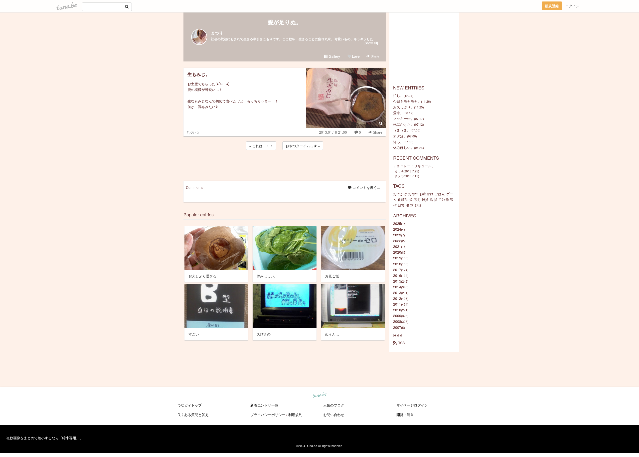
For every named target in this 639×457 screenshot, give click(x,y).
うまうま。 (402, 129)
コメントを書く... (365, 187)
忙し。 (398, 95)
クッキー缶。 (403, 118)
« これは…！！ (261, 145)
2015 (397, 281)
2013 (397, 292)
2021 (397, 246)
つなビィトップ (189, 405)
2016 (397, 275)
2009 (397, 315)
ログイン (572, 5)
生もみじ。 (198, 74)
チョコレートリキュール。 (414, 165)
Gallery (334, 56)
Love (355, 56)
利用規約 (295, 414)
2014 (397, 286)
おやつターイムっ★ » (303, 145)
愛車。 (398, 112)
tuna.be (319, 395)
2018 (397, 263)
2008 (397, 321)
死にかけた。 (403, 124)
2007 (397, 327)
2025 (397, 223)
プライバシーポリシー (267, 414)
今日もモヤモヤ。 (407, 101)
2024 (397, 229)
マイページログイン (412, 405)
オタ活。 (400, 135)
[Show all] (371, 42)
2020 (397, 252)
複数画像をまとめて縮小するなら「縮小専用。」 (44, 437)
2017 (397, 269)
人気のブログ (333, 405)
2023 (397, 234)
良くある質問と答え (193, 414)
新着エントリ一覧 (264, 405)
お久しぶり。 (403, 106)
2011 (397, 304)
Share (374, 56)
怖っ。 (398, 141)
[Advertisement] (284, 164)
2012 (397, 298)
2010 (397, 309)
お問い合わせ (333, 414)
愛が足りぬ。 (285, 22)
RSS (401, 342)
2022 (397, 240)
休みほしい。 (403, 147)
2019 (397, 257)
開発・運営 (405, 414)
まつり (217, 33)
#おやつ (193, 132)
